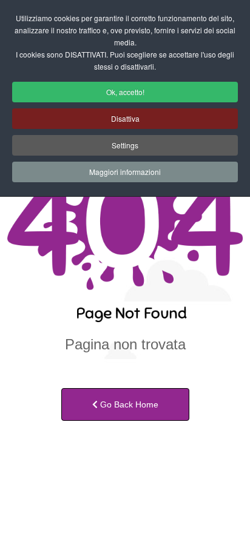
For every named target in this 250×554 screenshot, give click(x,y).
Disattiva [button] (125, 118)
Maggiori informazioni (125, 172)
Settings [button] (125, 145)
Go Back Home (128, 404)
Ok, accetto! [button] (125, 92)
